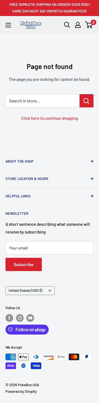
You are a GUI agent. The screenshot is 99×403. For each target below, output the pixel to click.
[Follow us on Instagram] (20, 318)
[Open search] (67, 25)
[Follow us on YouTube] (30, 318)
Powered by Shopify (21, 391)
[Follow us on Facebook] (9, 318)
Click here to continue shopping (49, 118)
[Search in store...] (86, 100)
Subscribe (24, 264)
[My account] (78, 25)
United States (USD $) (25, 290)
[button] (89, 25)
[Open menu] (8, 25)
